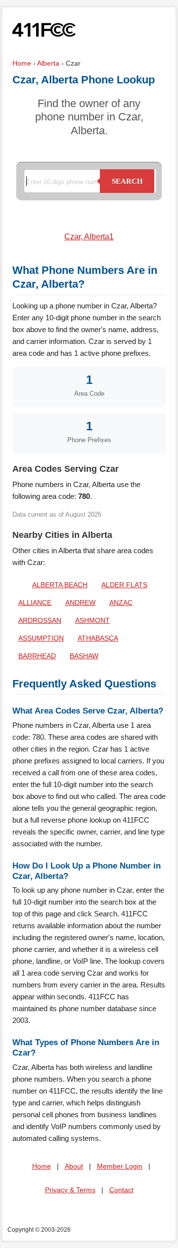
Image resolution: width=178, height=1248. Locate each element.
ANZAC (121, 602)
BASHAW (84, 656)
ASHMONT (92, 620)
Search (127, 181)
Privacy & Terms (70, 1190)
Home (21, 63)
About (74, 1166)
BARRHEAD (37, 656)
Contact (121, 1190)
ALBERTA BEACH (60, 585)
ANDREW (80, 602)
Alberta (48, 63)
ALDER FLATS (124, 585)
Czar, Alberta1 (89, 236)
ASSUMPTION (41, 638)
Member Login (119, 1166)
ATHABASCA (98, 638)
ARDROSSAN (39, 620)
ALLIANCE (34, 602)
